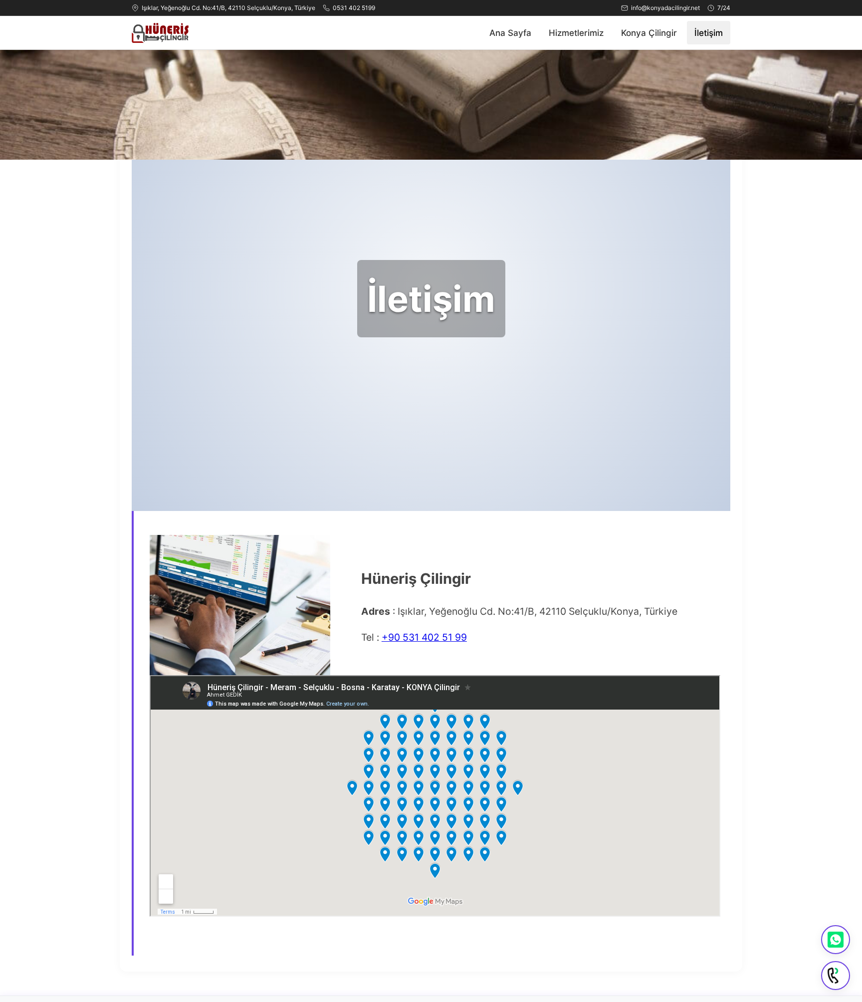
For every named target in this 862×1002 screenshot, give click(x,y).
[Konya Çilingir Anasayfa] (160, 33)
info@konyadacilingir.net (665, 7)
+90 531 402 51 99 (424, 637)
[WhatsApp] (835, 939)
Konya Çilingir (649, 32)
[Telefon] (835, 975)
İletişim (708, 32)
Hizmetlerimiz (576, 32)
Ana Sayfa (510, 32)
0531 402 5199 (354, 7)
